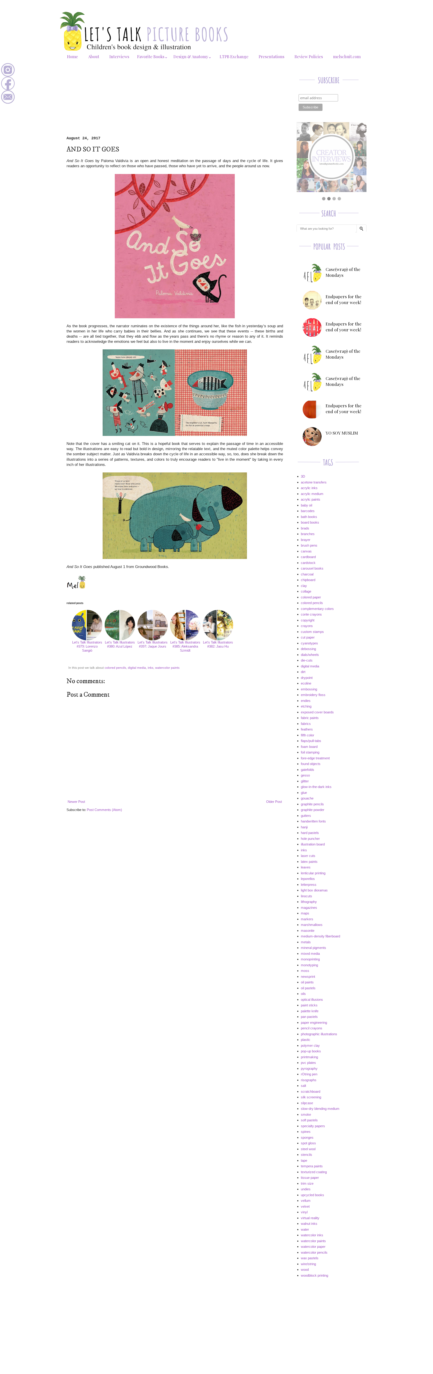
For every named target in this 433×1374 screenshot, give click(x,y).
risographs (308, 1080)
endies (306, 701)
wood (305, 1269)
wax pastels (309, 1258)
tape (304, 1160)
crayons (307, 626)
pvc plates (308, 1063)
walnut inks (309, 1223)
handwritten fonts (313, 821)
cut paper (308, 637)
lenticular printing (313, 873)
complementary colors (317, 609)
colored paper (311, 597)
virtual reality (310, 1218)
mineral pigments (313, 948)
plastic (305, 1040)
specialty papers (313, 1126)
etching (306, 706)
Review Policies (309, 56)
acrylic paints (310, 499)
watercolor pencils (314, 1252)
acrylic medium (312, 494)
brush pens (309, 545)
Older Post (274, 802)
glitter (305, 781)
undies (306, 1189)
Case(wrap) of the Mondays (343, 272)
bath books (309, 517)
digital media (137, 667)
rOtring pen (309, 1074)
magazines (309, 907)
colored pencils (115, 667)
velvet (305, 1206)
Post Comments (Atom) (104, 810)
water (305, 1229)
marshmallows (311, 925)
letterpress (308, 884)
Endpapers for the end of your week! (344, 299)
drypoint (307, 678)
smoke (306, 1114)
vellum (306, 1200)
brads (305, 528)
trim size (307, 1183)
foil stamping (310, 752)
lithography (309, 902)
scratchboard (310, 1091)
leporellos (308, 879)
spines (306, 1132)
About (93, 56)
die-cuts (307, 660)
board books (310, 522)
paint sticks (309, 1005)
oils (303, 994)
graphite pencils (312, 804)
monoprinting (310, 959)
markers (307, 919)
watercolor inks (312, 1235)
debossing (308, 649)
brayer (305, 540)
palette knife (309, 1011)
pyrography (309, 1068)
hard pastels (310, 833)
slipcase (307, 1103)
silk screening (311, 1097)
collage (306, 591)
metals (306, 942)
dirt (303, 672)
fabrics (306, 724)
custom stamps (312, 632)
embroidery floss (313, 695)
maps (305, 913)
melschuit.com (347, 56)
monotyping (309, 965)
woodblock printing (314, 1275)
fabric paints (310, 718)
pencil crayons (311, 1028)
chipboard (308, 580)
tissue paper (310, 1177)
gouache (307, 798)
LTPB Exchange (234, 56)
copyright (307, 620)
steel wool (308, 1149)
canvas (306, 551)
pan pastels (309, 1017)
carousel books (312, 568)
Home (72, 56)
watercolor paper (313, 1246)
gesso (305, 775)
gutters (306, 816)
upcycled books (312, 1195)
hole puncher (310, 838)
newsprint (308, 976)
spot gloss (308, 1143)
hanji (304, 827)
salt (303, 1086)
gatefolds (307, 770)
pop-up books (311, 1051)
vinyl (304, 1212)
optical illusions (312, 999)
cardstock (308, 563)
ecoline (306, 683)
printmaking (309, 1057)
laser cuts (308, 856)
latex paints (309, 861)
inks (150, 667)
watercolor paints (167, 667)
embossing (309, 689)
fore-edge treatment (315, 758)
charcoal (307, 574)
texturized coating (314, 1172)
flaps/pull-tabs (311, 741)
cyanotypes (309, 643)
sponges (307, 1137)
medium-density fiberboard (320, 936)
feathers (307, 729)
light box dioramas (314, 890)
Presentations (271, 56)
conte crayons (311, 614)
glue (304, 793)
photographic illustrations (319, 1034)
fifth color (307, 735)
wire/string (308, 1264)
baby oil (306, 505)
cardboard (308, 557)
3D (303, 476)
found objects (310, 764)
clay (304, 586)
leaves (306, 867)
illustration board (313, 844)
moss (305, 971)
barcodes (308, 511)
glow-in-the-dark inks (316, 787)
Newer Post (76, 802)
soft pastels (309, 1120)
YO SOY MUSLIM (342, 433)
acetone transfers (314, 482)
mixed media (310, 953)
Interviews (119, 56)
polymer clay (310, 1045)
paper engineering (314, 1022)
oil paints (307, 982)
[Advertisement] (175, 102)
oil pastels (308, 988)
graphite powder (312, 810)
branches (308, 534)
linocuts (306, 896)
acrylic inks (309, 488)
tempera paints (312, 1166)
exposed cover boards (317, 712)
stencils (306, 1154)
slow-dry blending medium (320, 1109)
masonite (307, 930)
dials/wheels (310, 655)
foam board (309, 747)
